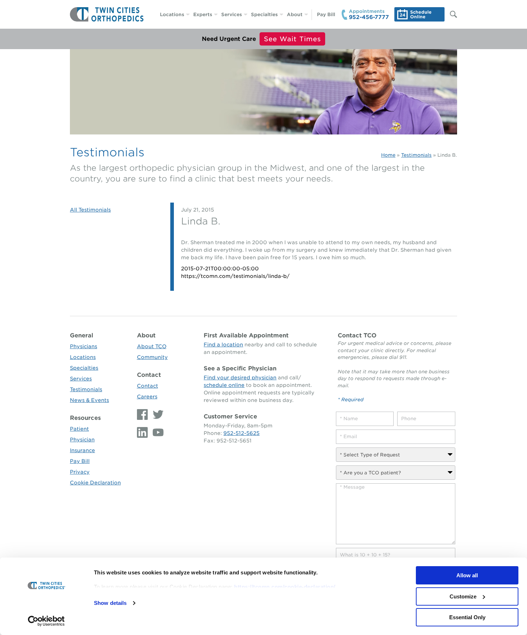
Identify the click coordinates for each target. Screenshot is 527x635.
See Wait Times (292, 39)
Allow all (467, 575)
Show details (110, 603)
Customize (463, 596)
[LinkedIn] (143, 432)
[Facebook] (143, 414)
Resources (85, 417)
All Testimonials (90, 210)
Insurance (82, 450)
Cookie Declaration (95, 482)
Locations (172, 14)
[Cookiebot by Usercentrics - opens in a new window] (46, 621)
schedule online (224, 385)
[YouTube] (156, 432)
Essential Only (467, 617)
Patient (79, 429)
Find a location (223, 344)
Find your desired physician (240, 377)
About (295, 14)
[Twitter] (156, 414)
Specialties (264, 14)
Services (231, 14)
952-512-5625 (241, 433)
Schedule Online (421, 14)
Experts (202, 14)
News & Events (89, 400)
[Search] (450, 14)
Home (388, 155)
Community (152, 357)
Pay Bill (326, 14)
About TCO (151, 346)
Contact (149, 374)
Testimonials (416, 155)
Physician (82, 439)
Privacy (80, 472)
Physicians (83, 346)
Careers (147, 396)
